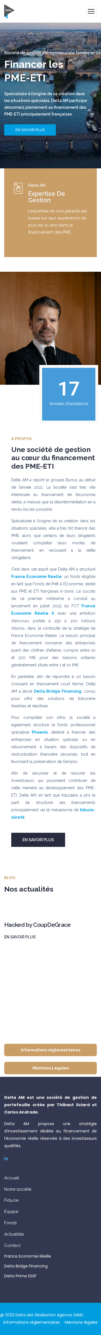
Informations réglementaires (31, 1322)
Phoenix (40, 732)
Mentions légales (81, 1322)
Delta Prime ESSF (20, 1276)
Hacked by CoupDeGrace (37, 924)
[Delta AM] (9, 11)
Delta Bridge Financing (26, 1266)
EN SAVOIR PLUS (30, 130)
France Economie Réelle (27, 1256)
